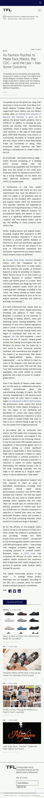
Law (4, 646)
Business (6, 610)
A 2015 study (29, 553)
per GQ (15, 336)
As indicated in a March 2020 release (25, 401)
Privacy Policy (35, 795)
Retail (5, 51)
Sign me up (21, 787)
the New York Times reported (19, 260)
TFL (17, 95)
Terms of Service (25, 795)
